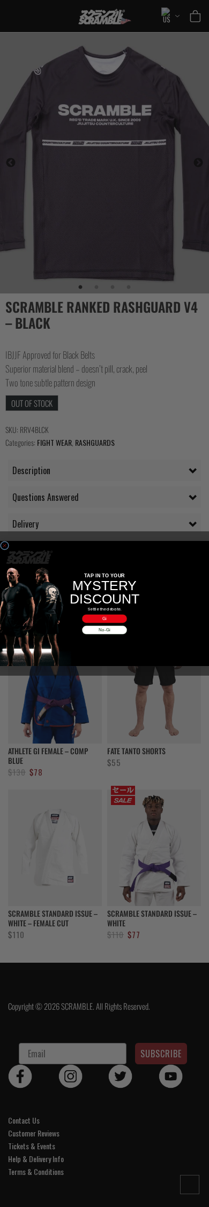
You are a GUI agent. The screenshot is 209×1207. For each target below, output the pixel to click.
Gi (104, 618)
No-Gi (104, 630)
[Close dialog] (5, 546)
